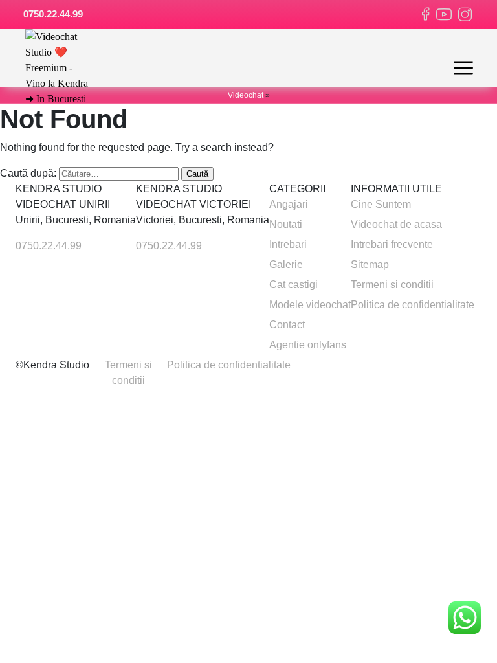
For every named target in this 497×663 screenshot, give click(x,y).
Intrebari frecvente (392, 244)
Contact (287, 324)
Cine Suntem (381, 204)
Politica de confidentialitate (412, 304)
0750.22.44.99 (52, 13)
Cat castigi (293, 284)
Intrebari (288, 244)
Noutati (285, 224)
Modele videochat (310, 304)
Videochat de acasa (396, 224)
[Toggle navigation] (463, 68)
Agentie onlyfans (307, 344)
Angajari (288, 204)
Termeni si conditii (392, 284)
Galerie (286, 264)
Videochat (245, 95)
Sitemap (370, 264)
